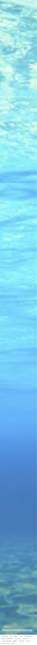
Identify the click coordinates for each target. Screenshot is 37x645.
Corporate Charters (18, 638)
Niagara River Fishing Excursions (7, 638)
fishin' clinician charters (17, 630)
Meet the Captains (5, 636)
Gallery (8, 643)
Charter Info (16, 636)
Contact (12, 643)
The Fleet (20, 636)
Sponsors (3, 643)
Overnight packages (27, 636)
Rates (11, 636)
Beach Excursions (25, 638)
